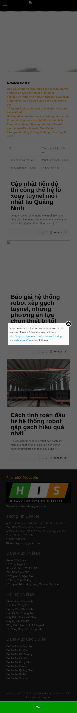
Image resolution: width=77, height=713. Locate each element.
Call (38, 707)
